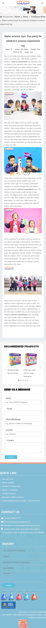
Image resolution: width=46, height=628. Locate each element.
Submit (11, 457)
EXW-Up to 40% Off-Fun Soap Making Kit (30, 373)
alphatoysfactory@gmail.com (19, 522)
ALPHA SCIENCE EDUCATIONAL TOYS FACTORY (21, 501)
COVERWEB (41, 612)
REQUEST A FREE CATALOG (13, 497)
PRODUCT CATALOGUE (11, 486)
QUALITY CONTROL (9, 490)
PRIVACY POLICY (9, 494)
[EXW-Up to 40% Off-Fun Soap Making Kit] (31, 360)
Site (31, 52)
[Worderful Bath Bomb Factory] (15, 360)
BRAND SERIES (8, 483)
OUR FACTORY (8, 479)
